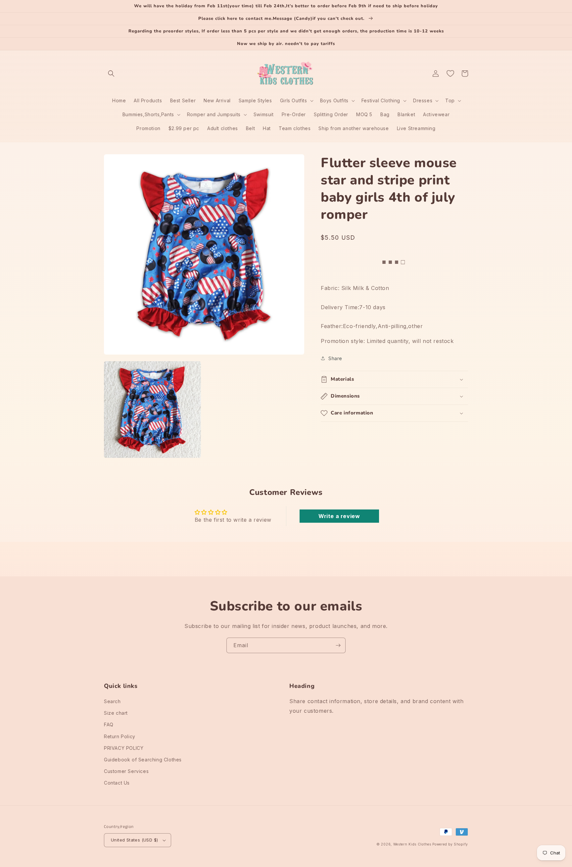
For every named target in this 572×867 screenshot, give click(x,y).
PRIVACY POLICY (123, 748)
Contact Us (117, 783)
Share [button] (335, 358)
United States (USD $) (134, 840)
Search (112, 701)
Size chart (116, 713)
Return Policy (119, 736)
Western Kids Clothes (412, 844)
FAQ (109, 724)
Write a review (339, 516)
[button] (111, 73)
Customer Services (126, 771)
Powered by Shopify (450, 844)
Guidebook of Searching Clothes (143, 759)
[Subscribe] (338, 645)
